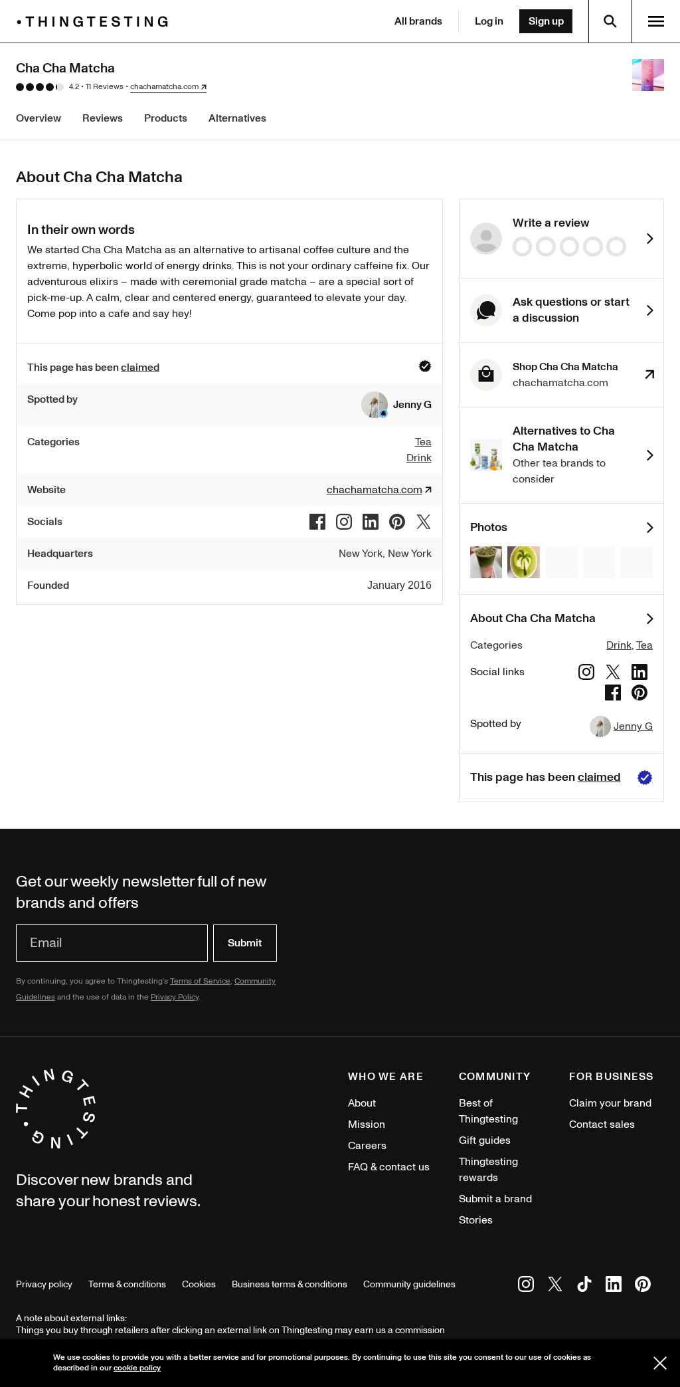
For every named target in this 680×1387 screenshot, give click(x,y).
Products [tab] (165, 118)
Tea (644, 645)
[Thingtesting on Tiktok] (584, 1286)
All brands (418, 21)
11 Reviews (105, 86)
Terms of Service (200, 981)
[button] (396, 404)
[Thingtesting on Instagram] (526, 1286)
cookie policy (137, 1368)
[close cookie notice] (660, 1363)
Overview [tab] (38, 118)
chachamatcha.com (164, 87)
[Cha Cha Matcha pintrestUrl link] (397, 522)
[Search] (610, 21)
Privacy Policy (175, 997)
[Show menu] (656, 21)
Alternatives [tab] (237, 118)
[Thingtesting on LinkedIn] (614, 1286)
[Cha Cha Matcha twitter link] (424, 522)
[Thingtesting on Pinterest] (643, 1286)
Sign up (546, 21)
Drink (619, 645)
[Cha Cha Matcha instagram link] (344, 522)
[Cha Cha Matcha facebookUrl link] (317, 522)
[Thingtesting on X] (555, 1286)
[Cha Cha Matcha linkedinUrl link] (371, 522)
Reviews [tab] (102, 118)
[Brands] (95, 21)
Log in (489, 21)
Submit (245, 943)
